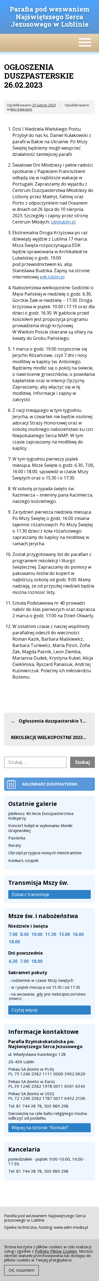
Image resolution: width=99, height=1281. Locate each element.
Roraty (14, 845)
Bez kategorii (21, 109)
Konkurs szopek (23, 860)
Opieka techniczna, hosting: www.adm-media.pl (46, 1227)
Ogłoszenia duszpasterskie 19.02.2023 (57, 721)
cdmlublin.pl (63, 222)
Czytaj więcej (24, 1010)
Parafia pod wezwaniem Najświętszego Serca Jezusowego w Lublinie (49, 17)
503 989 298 (56, 1106)
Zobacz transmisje (30, 894)
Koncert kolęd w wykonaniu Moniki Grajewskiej (40, 828)
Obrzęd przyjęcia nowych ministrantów (45, 852)
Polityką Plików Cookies (56, 1251)
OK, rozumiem (21, 1270)
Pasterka (16, 838)
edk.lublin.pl (52, 277)
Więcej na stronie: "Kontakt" (40, 1128)
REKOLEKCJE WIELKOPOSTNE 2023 (46, 737)
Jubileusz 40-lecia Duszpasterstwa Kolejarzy (40, 816)
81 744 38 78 (29, 1106)
